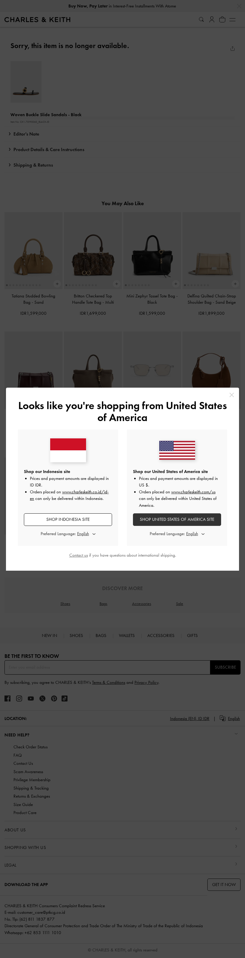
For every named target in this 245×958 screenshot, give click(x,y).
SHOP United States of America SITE (177, 519)
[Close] (231, 395)
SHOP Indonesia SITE (68, 519)
